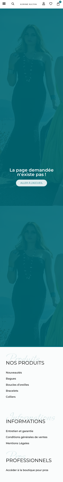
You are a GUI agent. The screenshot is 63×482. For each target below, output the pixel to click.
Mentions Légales (17, 443)
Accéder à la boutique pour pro (26, 470)
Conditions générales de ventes (26, 437)
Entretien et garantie (19, 431)
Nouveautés (14, 372)
